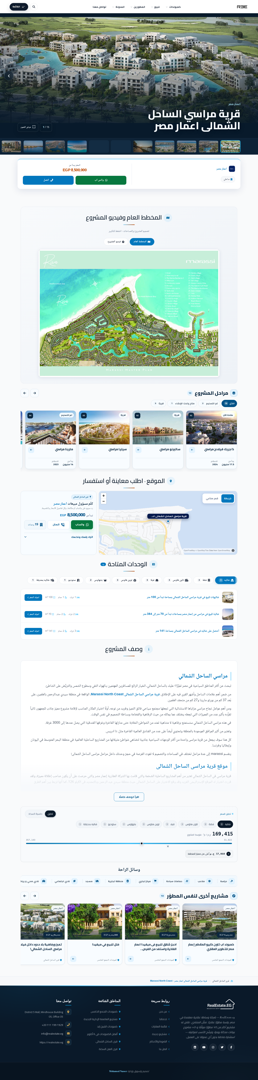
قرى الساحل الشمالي (220, 981)
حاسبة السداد (35, 813)
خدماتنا (163, 1019)
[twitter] (222, 1047)
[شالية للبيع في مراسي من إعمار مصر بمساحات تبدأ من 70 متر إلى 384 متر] (129, 614)
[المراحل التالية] (25, 393)
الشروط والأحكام (158, 1041)
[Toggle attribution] (233, 550)
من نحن (163, 1011)
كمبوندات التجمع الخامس (104, 1011)
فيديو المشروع (114, 242)
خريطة (227, 498)
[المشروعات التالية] (25, 896)
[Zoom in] (103, 495)
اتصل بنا (163, 1049)
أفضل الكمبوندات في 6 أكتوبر (102, 1034)
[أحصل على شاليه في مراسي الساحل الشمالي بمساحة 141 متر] (129, 631)
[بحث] (34, 7)
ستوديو (70, 580)
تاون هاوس (176, 580)
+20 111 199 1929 (52, 1024)
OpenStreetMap (224, 550)
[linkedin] (195, 1047)
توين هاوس (124, 580)
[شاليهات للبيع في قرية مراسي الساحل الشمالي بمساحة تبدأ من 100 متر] (129, 597)
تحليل (50, 813)
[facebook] (231, 1047)
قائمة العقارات (159, 1026)
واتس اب (99, 180)
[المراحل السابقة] (34, 393)
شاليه (225, 580)
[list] (129, 881)
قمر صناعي (212, 498)
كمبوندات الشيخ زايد (107, 1026)
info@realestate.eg (52, 1033)
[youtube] (204, 1047)
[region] (168, 523)
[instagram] (213, 1047)
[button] (129, 313)
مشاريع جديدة (159, 1034)
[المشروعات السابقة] (34, 896)
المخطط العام (140, 242)
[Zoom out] (103, 501)
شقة (203, 580)
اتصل (46, 180)
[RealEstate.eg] (242, 7)
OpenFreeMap (189, 550)
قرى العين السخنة (108, 1049)
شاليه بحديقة (40, 580)
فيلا (150, 580)
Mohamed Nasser (118, 1071)
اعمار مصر (221, 169)
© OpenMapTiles (202, 550)
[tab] (230, 146)
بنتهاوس (96, 580)
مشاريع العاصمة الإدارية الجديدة (100, 1019)
